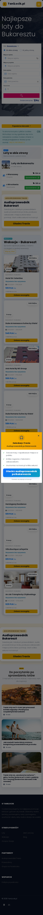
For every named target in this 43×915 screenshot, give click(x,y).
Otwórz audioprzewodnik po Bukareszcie (21, 473)
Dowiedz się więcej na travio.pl (21, 479)
